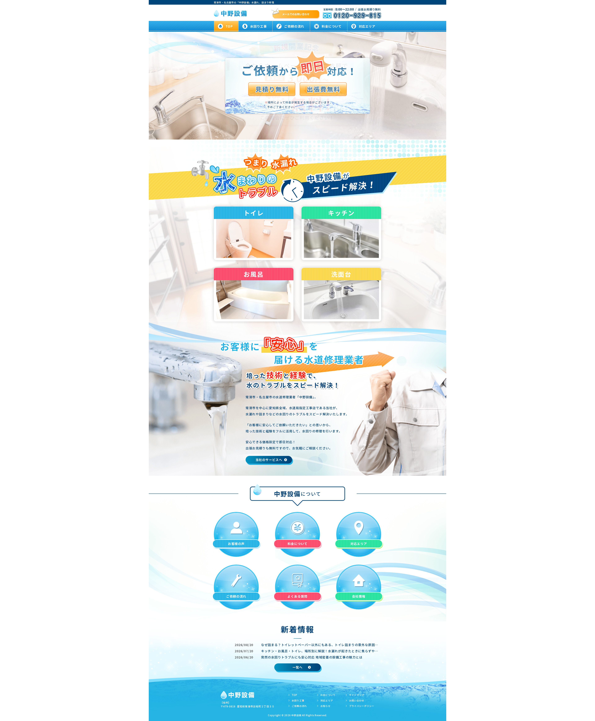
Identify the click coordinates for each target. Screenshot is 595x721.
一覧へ (298, 667)
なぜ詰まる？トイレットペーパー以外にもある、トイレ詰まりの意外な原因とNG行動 (321, 644)
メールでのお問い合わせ (295, 14)
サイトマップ (356, 695)
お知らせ (325, 706)
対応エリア (367, 26)
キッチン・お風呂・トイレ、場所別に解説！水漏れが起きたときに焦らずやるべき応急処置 (321, 651)
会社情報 (358, 596)
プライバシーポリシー (361, 706)
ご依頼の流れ (294, 26)
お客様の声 (236, 543)
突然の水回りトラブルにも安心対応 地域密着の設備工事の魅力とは (312, 657)
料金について (332, 26)
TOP (229, 26)
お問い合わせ (356, 700)
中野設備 (296, 715)
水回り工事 (258, 26)
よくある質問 (297, 596)
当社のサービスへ (269, 459)
